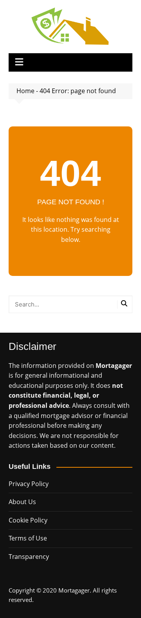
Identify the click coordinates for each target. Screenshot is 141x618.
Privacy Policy (29, 483)
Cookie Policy (28, 520)
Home (25, 90)
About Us (22, 501)
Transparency (29, 556)
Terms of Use (28, 538)
